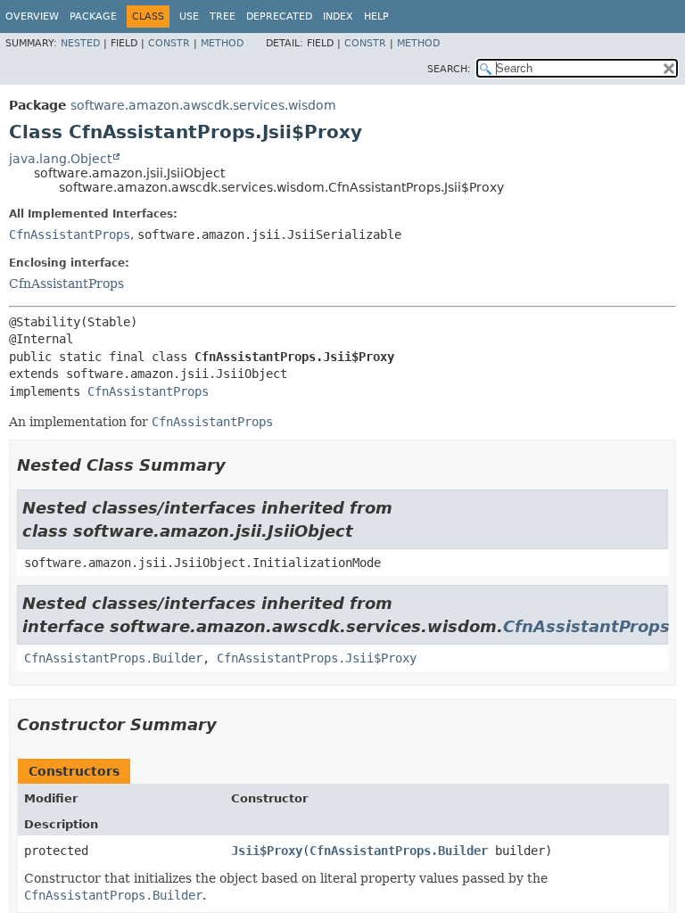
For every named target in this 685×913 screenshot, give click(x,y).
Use (189, 16)
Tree (222, 16)
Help (376, 16)
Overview (32, 16)
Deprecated (279, 16)
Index (338, 16)
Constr (169, 43)
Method (222, 43)
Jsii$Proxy (266, 850)
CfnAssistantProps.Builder (113, 658)
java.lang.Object (60, 159)
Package (93, 16)
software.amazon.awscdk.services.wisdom (203, 105)
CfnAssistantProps (69, 234)
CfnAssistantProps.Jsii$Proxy (317, 658)
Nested (80, 43)
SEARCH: (449, 69)
